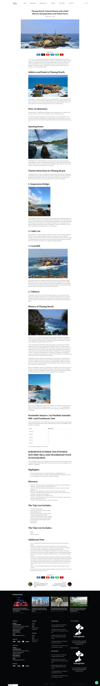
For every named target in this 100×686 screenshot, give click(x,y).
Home (25, 3)
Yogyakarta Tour (43, 3)
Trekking (53, 3)
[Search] (84, 3)
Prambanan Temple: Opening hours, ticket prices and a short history (39, 610)
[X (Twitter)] (43, 55)
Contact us (71, 3)
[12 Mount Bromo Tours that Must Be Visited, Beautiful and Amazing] (59, 601)
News (21, 612)
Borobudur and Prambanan (56, 407)
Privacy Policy (35, 627)
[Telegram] (52, 55)
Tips (63, 611)
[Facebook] (38, 55)
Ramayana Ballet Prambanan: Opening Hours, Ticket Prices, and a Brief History (21, 610)
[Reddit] (48, 55)
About (33, 624)
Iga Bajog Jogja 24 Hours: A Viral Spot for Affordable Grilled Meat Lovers (58, 637)
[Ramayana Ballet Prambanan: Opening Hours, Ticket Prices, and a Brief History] (21, 601)
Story (53, 16)
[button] (96, 682)
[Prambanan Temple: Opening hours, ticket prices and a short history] (40, 601)
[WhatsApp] (57, 55)
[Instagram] (15, 683)
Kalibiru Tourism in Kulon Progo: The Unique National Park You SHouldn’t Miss (78, 610)
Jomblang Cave (33, 3)
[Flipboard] (61, 55)
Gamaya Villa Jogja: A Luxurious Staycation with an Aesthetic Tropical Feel (59, 631)
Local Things (62, 3)
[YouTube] (17, 683)
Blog (33, 626)
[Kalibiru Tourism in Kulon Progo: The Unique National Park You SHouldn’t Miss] (78, 601)
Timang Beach (31, 59)
